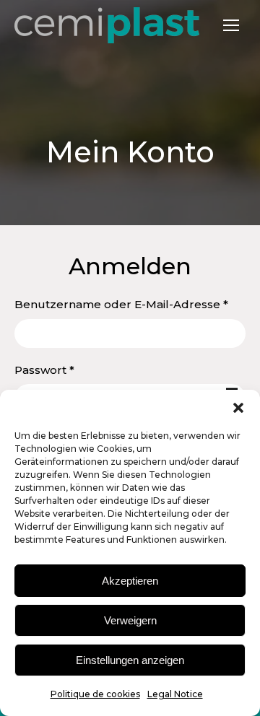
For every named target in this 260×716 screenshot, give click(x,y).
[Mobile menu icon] (231, 25)
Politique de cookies (95, 694)
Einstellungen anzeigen (130, 660)
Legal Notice (175, 694)
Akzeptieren (130, 581)
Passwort (78, 369)
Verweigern (130, 620)
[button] (238, 408)
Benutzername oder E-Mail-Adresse (130, 304)
